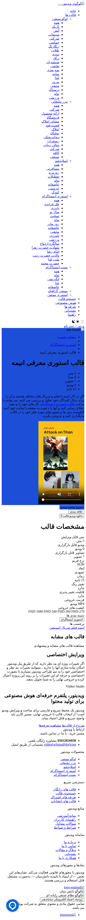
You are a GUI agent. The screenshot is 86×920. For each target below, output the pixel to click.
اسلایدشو (61, 161)
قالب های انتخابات (63, 801)
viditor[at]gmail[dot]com (60, 744)
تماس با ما (69, 846)
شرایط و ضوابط (65, 827)
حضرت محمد (50, 263)
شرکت (54, 149)
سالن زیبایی (51, 145)
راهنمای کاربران (65, 819)
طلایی (55, 50)
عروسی (53, 188)
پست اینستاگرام (57, 267)
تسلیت (54, 216)
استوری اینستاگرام (55, 196)
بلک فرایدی (51, 204)
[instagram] (68, 914)
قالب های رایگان (64, 789)
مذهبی (54, 86)
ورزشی (54, 97)
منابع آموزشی (66, 815)
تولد (56, 93)
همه (56, 22)
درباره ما (70, 842)
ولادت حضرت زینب (46, 255)
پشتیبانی (70, 854)
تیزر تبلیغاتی (59, 101)
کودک (55, 192)
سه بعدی (53, 70)
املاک (55, 129)
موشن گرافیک (58, 291)
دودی (55, 54)
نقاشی (54, 66)
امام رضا (53, 251)
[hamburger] (59, 4)
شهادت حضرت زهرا (45, 247)
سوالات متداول (65, 823)
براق (56, 58)
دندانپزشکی (51, 137)
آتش (56, 30)
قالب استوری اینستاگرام (57, 404)
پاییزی (55, 208)
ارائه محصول (50, 113)
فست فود (52, 125)
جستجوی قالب (66, 793)
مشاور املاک (50, 121)
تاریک (55, 26)
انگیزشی (53, 279)
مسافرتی (52, 168)
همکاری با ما (67, 858)
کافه (56, 153)
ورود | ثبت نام (74, 326)
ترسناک (54, 90)
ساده (55, 74)
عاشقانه (53, 184)
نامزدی (54, 235)
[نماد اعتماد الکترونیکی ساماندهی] (62, 899)
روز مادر (53, 224)
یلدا (57, 78)
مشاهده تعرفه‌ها (50, 725)
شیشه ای (52, 62)
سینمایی (53, 34)
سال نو (54, 212)
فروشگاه (53, 117)
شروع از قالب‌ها (73, 725)
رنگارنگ (53, 46)
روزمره (54, 172)
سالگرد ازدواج (49, 243)
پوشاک (54, 133)
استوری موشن (57, 295)
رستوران (53, 141)
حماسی (54, 42)
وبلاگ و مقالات (66, 850)
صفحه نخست (66, 337)
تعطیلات (53, 176)
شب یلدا (53, 259)
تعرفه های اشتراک (63, 797)
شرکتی (54, 38)
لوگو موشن (60, 19)
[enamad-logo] (74, 887)
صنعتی (54, 157)
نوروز (55, 82)
